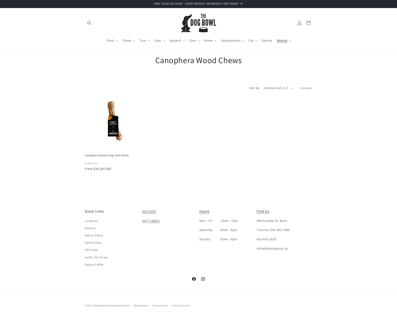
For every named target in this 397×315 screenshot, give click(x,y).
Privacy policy (160, 305)
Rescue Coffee (94, 264)
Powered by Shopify (119, 305)
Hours (204, 211)
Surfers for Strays (96, 257)
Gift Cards (91, 250)
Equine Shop (93, 242)
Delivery (90, 228)
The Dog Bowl (100, 305)
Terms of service (180, 305)
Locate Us (91, 221)
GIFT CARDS (151, 221)
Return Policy (94, 235)
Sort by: (255, 88)
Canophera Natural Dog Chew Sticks (107, 155)
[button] (89, 23)
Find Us (263, 211)
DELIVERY (149, 211)
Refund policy (141, 305)
